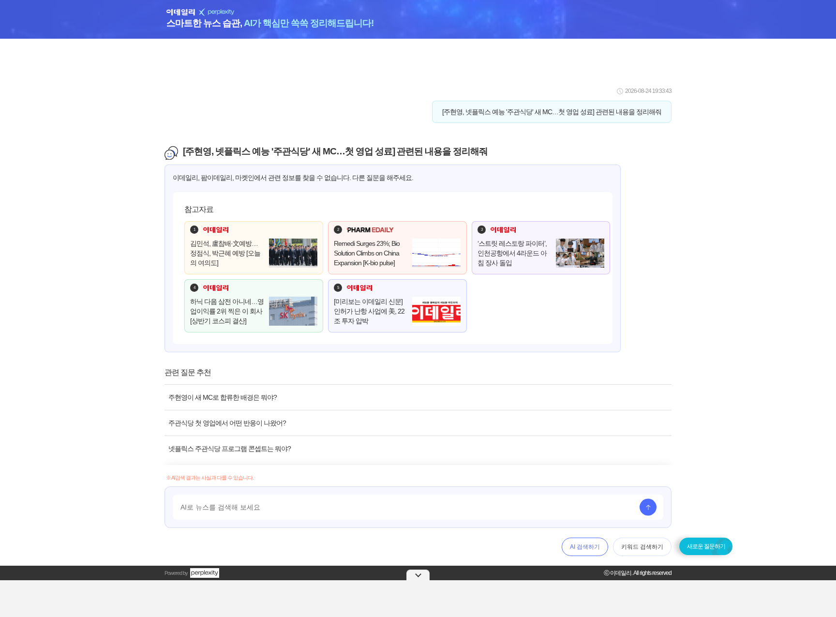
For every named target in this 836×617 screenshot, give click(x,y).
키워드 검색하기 (642, 546)
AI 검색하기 (585, 546)
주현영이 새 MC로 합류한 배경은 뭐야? (222, 397)
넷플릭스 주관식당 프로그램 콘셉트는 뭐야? (229, 448)
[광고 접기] (418, 575)
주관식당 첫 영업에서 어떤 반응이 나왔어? (227, 423)
